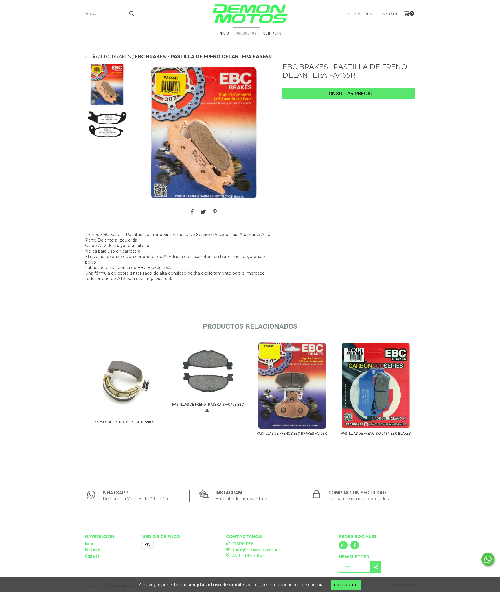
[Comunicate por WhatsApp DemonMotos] (487, 559)
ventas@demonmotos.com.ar (255, 550)
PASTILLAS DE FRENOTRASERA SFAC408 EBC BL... (208, 407)
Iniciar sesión (387, 14)
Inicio (224, 33)
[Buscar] (131, 13)
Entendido (346, 585)
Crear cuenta (360, 14)
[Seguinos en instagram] (343, 545)
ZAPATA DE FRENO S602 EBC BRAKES (124, 422)
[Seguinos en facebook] (354, 545)
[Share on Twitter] (203, 212)
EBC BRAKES (116, 56)
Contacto (272, 33)
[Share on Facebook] (192, 212)
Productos (246, 33)
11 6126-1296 (243, 543)
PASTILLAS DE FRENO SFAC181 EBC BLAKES (376, 434)
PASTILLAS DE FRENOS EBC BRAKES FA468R (292, 434)
